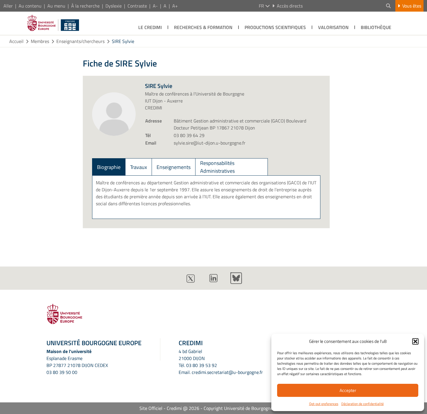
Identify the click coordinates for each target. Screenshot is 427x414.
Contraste (137, 5)
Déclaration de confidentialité (362, 403)
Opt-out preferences (323, 403)
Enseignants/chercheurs (80, 41)
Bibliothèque (376, 27)
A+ (175, 5)
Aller (8, 5)
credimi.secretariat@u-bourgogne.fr (227, 372)
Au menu (56, 5)
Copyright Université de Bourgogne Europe (246, 408)
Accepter (348, 390)
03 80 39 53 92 (201, 365)
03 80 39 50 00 (61, 372)
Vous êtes (411, 5)
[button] (415, 341)
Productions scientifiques (275, 27)
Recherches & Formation (203, 27)
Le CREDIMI (150, 27)
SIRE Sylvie (123, 41)
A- (155, 5)
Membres (40, 41)
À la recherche (85, 5)
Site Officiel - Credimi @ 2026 (169, 408)
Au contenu (30, 5)
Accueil (16, 41)
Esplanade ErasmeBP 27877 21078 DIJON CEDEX (77, 362)
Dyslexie (113, 5)
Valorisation (333, 27)
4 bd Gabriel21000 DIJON (192, 355)
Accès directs (290, 5)
